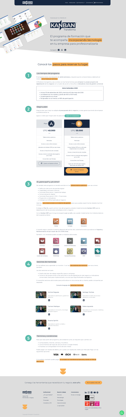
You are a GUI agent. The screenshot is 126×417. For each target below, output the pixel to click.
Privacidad (46, 400)
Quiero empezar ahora (50, 163)
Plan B (46, 208)
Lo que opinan (60, 405)
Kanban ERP (91, 208)
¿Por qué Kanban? (48, 395)
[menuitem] (66, 2)
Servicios (59, 395)
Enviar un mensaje (75, 395)
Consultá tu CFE (47, 403)
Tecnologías (60, 400)
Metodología (60, 397)
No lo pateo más (92, 382)
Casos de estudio (61, 403)
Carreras (45, 397)
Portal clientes (99, 2)
